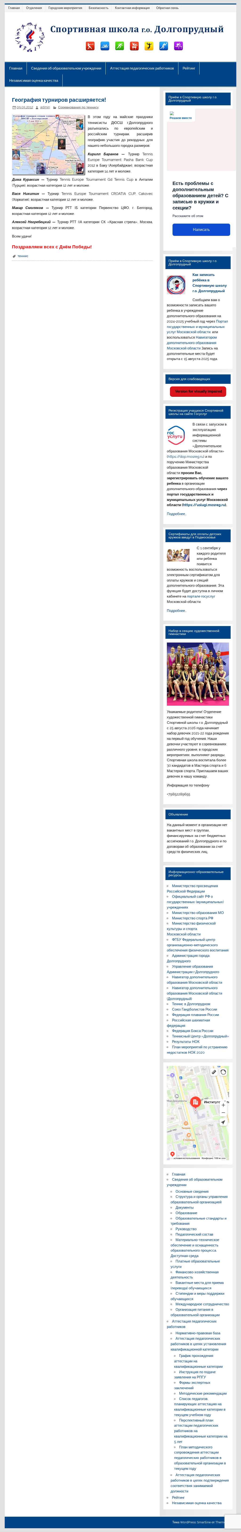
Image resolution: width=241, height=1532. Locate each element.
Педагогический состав (194, 1234)
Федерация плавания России (195, 1015)
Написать (201, 230)
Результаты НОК (186, 1042)
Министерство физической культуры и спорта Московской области (191, 928)
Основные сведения (192, 1191)
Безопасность (98, 8)
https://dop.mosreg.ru (185, 457)
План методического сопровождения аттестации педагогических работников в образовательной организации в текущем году (200, 1458)
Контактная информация (132, 8)
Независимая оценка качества (33, 80)
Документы (185, 1207)
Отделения (34, 8)
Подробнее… (177, 514)
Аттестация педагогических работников (142, 68)
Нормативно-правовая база (198, 1333)
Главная (14, 8)
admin (45, 107)
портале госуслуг (201, 596)
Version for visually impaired (198, 391)
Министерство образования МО (198, 913)
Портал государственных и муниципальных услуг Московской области (197, 326)
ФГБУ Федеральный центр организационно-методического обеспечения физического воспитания (198, 945)
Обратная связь (167, 8)
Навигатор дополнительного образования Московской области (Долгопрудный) (194, 993)
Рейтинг (189, 68)
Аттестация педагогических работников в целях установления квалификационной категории (198, 1344)
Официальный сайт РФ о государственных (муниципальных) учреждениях (195, 901)
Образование (186, 1213)
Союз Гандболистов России (194, 1009)
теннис (23, 256)
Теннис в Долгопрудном (191, 1004)
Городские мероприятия (65, 8)
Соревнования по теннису (78, 107)
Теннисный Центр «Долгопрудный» (200, 1036)
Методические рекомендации (203, 1393)
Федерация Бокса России (192, 1031)
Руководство (186, 1229)
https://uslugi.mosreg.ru (204, 505)
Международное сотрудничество (202, 1304)
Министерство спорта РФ (192, 918)
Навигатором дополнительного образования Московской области (192, 342)
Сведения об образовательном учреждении (66, 68)
